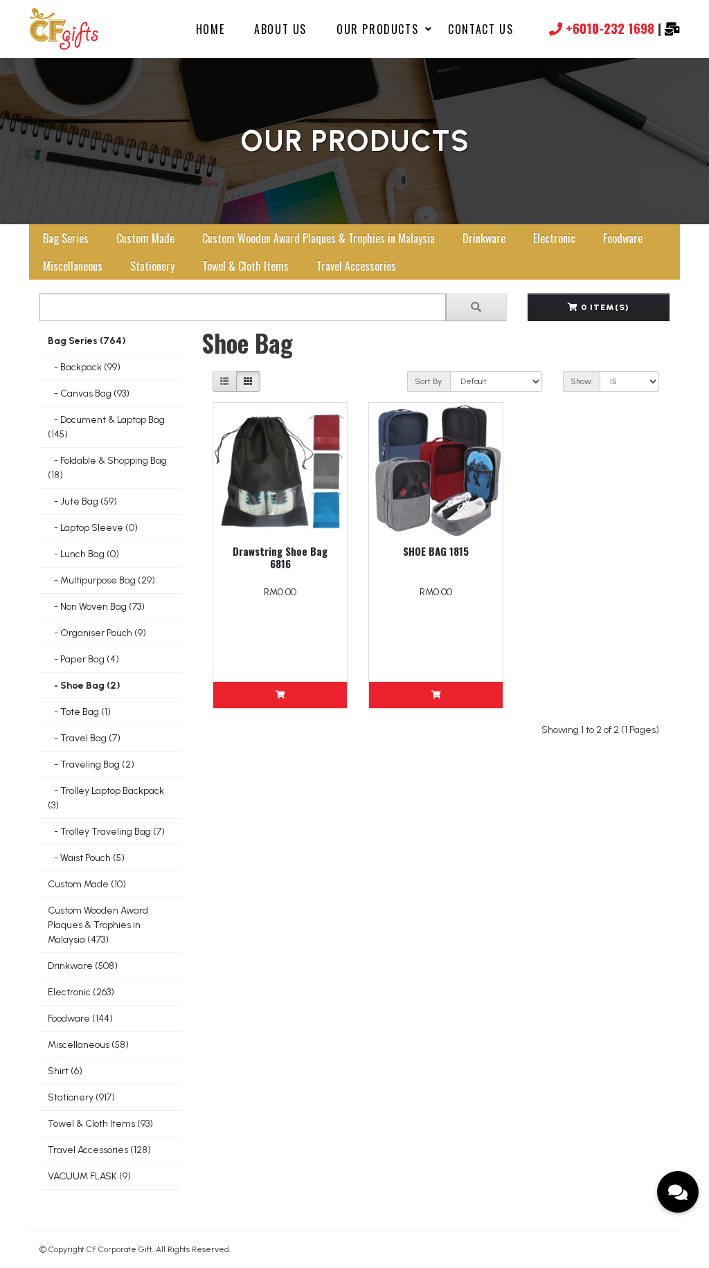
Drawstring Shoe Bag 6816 (280, 557)
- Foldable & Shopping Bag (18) (107, 468)
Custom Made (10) (87, 884)
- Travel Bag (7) (84, 738)
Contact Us (480, 29)
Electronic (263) (81, 992)
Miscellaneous (72, 265)
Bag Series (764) (87, 341)
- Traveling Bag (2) (91, 764)
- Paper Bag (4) (83, 659)
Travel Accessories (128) (99, 1150)
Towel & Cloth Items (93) (100, 1124)
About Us (280, 29)
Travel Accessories (356, 265)
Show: (582, 381)
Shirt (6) (65, 1071)
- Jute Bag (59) (82, 501)
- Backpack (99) (84, 367)
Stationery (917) (81, 1097)
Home (210, 29)
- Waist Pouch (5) (86, 858)
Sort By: (429, 381)
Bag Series (66, 238)
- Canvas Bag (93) (88, 393)
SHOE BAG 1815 (436, 551)
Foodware (623, 238)
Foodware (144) (80, 1018)
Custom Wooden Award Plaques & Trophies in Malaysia (318, 238)
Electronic (554, 238)
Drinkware (484, 238)
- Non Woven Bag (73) (96, 607)
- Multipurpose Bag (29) (101, 580)
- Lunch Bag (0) (83, 554)
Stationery (152, 265)
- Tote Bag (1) (79, 712)
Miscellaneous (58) (88, 1045)
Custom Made (145, 238)
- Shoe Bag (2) (84, 685)
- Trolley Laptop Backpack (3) (106, 798)
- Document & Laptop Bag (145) (106, 427)
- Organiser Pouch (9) (97, 633)
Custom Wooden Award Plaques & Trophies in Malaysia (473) (98, 925)
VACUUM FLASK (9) (89, 1176)
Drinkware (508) (83, 966)
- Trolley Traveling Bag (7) (106, 831)
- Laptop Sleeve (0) (93, 528)
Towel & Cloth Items (245, 265)
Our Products (377, 29)
